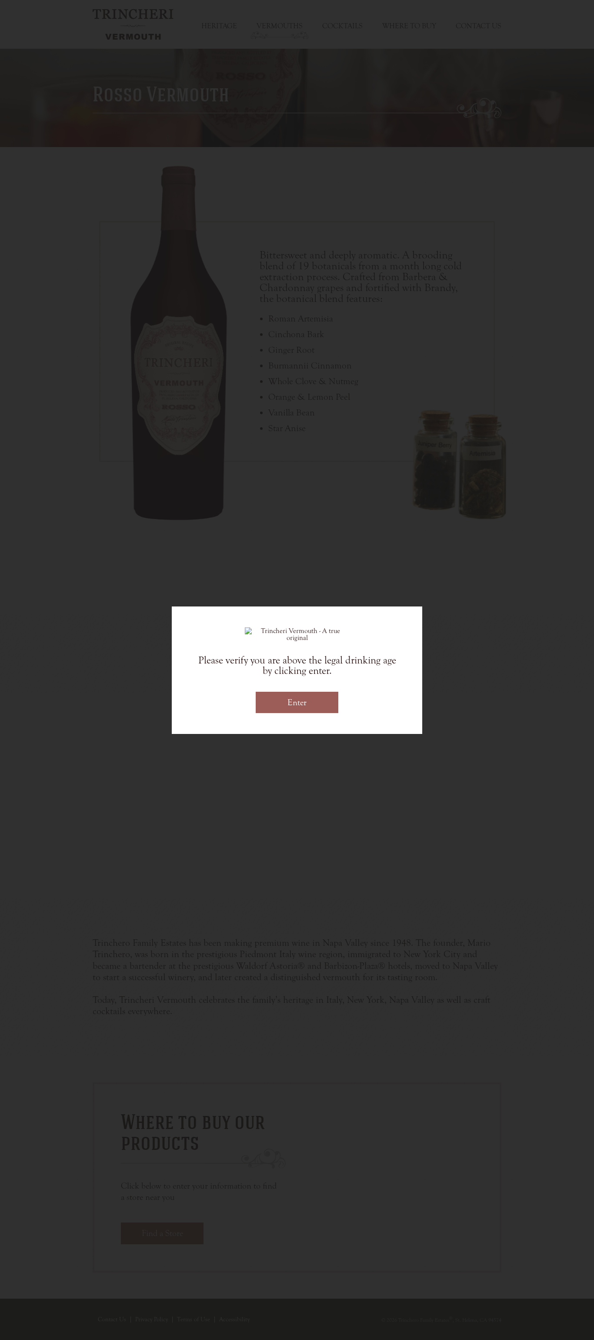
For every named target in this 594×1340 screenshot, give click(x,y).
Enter (297, 702)
